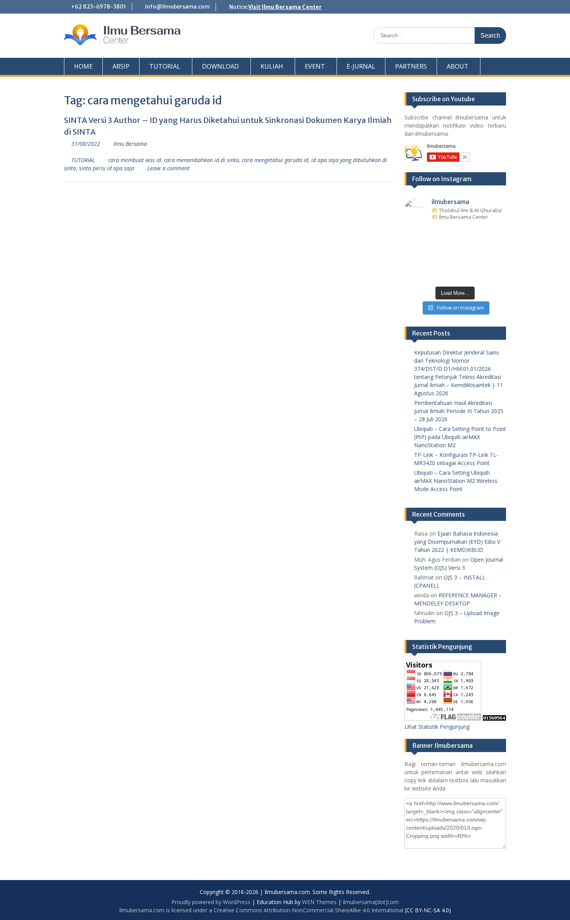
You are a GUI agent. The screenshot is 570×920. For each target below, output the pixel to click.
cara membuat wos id (134, 160)
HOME (83, 66)
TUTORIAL (164, 66)
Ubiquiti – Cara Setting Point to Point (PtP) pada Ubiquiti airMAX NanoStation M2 (460, 437)
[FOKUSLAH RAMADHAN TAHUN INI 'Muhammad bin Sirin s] (413, 234)
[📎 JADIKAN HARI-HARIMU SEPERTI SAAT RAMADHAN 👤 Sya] (434, 261)
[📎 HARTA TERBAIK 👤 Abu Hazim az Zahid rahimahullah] (476, 261)
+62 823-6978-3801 (98, 6)
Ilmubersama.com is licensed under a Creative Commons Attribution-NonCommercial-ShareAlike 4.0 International (261, 910)
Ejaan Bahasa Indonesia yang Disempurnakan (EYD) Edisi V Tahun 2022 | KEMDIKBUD (457, 541)
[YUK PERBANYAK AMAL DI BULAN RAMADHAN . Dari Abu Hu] (455, 261)
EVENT (315, 66)
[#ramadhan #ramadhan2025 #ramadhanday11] (455, 234)
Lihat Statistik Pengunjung (437, 726)
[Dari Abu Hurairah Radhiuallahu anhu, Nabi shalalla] (455, 248)
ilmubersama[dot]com (371, 902)
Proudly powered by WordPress (210, 902)
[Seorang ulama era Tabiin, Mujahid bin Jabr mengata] (413, 248)
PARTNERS (411, 66)
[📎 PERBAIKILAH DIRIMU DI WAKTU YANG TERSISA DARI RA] (413, 261)
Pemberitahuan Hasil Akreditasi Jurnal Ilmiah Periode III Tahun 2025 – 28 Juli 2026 (458, 411)
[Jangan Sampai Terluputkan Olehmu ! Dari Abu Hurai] (434, 248)
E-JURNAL (361, 66)
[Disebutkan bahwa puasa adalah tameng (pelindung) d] (476, 234)
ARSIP (121, 66)
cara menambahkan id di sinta (201, 160)
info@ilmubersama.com (177, 6)
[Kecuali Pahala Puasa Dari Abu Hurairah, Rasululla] (476, 248)
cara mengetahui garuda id (275, 160)
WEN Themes (319, 902)
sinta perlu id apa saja (106, 168)
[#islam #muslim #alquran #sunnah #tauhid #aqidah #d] (476, 275)
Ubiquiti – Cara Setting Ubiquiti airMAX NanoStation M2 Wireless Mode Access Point (455, 481)
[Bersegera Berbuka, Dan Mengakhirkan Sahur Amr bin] (434, 234)
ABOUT (457, 66)
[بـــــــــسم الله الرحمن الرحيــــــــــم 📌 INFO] (497, 261)
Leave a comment (168, 168)
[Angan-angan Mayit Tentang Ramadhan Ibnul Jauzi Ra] (497, 248)
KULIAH (272, 66)
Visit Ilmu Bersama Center (285, 6)
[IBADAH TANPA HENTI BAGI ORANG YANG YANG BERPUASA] (497, 234)
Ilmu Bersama (130, 143)
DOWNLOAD (220, 66)
